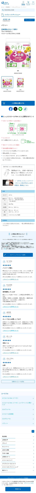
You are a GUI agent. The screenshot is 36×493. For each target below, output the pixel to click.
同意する (18, 489)
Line (20, 109)
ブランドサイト (29, 20)
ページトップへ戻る (33, 431)
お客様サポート (6, 456)
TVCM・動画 (5, 453)
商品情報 (8, 7)
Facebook (11, 109)
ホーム (2, 7)
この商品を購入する (18, 103)
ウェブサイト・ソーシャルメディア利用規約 (18, 478)
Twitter (15, 109)
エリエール (5, 3)
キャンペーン (5, 446)
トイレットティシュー (16, 7)
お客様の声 (5, 439)
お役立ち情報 (5, 450)
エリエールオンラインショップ (10, 467)
